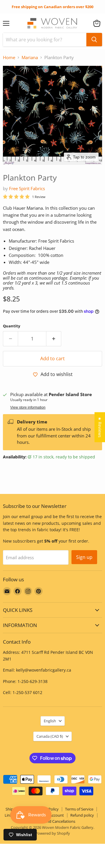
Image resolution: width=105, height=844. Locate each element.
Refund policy (82, 815)
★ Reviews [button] (100, 427)
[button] (96, 23)
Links (9, 815)
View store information (28, 407)
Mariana (30, 57)
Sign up (84, 557)
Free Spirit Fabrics (27, 188)
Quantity (11, 326)
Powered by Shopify (52, 833)
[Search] (94, 39)
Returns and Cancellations (52, 821)
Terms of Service (79, 809)
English (50, 720)
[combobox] (44, 39)
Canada (49, 736)
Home (9, 57)
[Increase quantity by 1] (53, 338)
